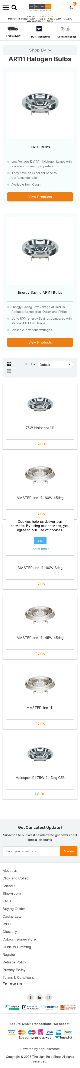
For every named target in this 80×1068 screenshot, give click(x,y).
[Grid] (9, 364)
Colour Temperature (19, 939)
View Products (40, 197)
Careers (9, 886)
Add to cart (41, 417)
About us (10, 870)
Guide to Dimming (17, 947)
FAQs (7, 901)
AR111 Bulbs (40, 147)
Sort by (30, 364)
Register (9, 954)
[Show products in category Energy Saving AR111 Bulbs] (40, 249)
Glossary (10, 932)
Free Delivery (13, 36)
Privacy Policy (14, 970)
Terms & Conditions (18, 977)
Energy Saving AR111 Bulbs (40, 292)
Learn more (40, 549)
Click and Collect (66, 36)
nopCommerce (49, 1049)
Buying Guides (14, 909)
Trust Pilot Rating (40, 36)
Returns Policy (14, 962)
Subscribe (69, 851)
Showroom (12, 893)
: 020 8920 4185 (40, 16)
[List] (9, 371)
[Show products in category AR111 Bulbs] (40, 104)
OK (40, 541)
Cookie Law (12, 916)
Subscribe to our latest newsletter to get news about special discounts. (40, 837)
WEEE (7, 924)
